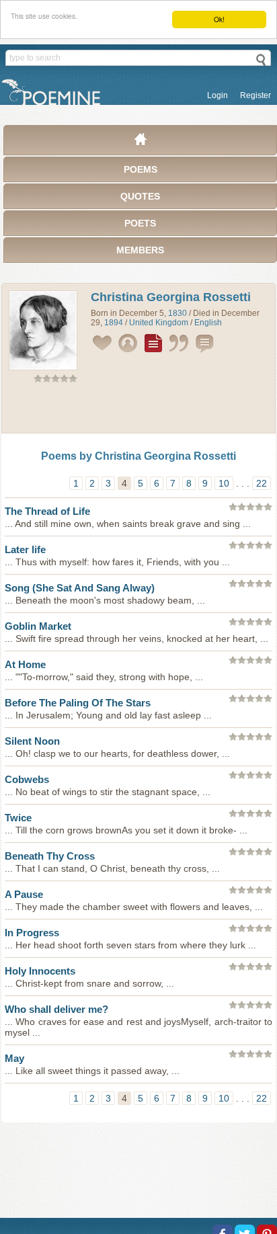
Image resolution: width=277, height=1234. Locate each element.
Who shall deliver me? (56, 1009)
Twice (18, 817)
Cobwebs (27, 779)
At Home (25, 664)
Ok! (219, 19)
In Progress (32, 932)
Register (255, 95)
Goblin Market (38, 626)
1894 (113, 322)
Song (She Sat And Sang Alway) (80, 587)
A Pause (24, 894)
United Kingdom (158, 322)
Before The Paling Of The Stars (78, 702)
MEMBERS (140, 250)
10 (224, 483)
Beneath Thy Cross (50, 856)
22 (261, 483)
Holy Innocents (40, 971)
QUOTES (140, 196)
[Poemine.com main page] (140, 142)
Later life (25, 549)
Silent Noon (32, 741)
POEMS (140, 169)
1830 (177, 313)
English (208, 322)
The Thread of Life (47, 511)
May (14, 1058)
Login (217, 95)
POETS (140, 223)
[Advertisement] (138, 410)
